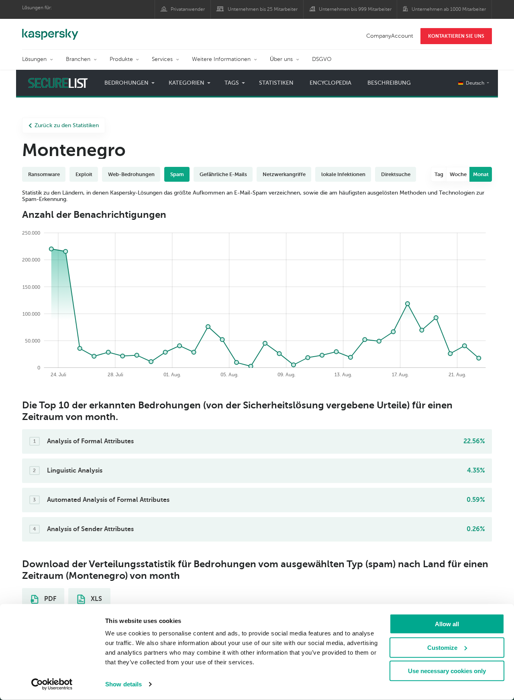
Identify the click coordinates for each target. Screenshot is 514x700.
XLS (95, 599)
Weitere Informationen (221, 59)
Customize (442, 647)
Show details (123, 684)
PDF (49, 599)
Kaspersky (50, 30)
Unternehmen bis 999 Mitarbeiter (355, 9)
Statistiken (276, 83)
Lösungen (34, 59)
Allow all (447, 624)
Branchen (78, 59)
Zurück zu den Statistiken (67, 125)
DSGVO (322, 59)
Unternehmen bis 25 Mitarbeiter (263, 9)
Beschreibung (389, 83)
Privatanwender (188, 9)
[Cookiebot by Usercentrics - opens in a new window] (52, 684)
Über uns (281, 59)
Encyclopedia (330, 83)
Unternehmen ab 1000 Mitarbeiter (449, 9)
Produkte (121, 59)
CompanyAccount (389, 36)
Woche (458, 174)
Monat (481, 174)
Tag (438, 174)
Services (162, 59)
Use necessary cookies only (447, 671)
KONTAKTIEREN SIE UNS (456, 36)
